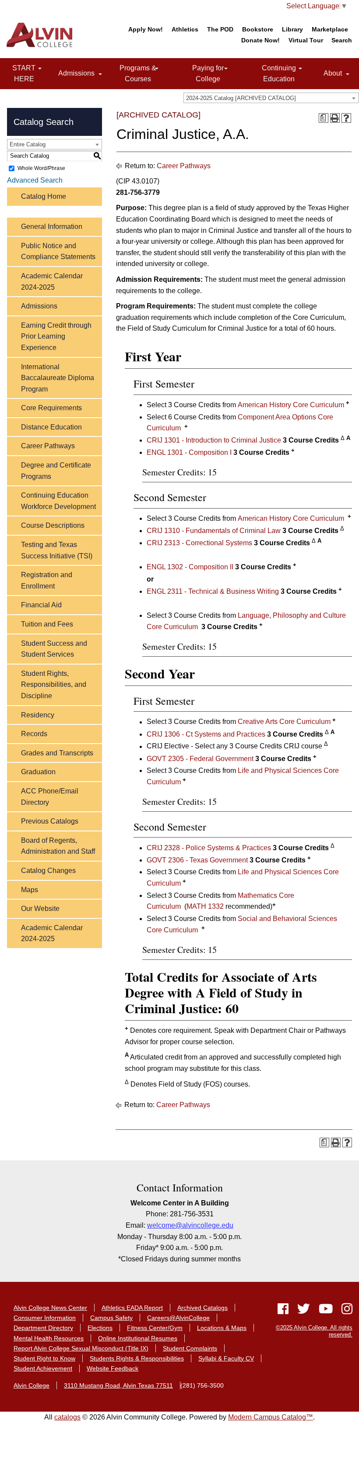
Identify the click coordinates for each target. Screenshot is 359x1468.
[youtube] (325, 1311)
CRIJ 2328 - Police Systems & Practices (209, 848)
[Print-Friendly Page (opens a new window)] (335, 118)
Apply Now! (145, 29)
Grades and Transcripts (57, 753)
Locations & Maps (221, 1327)
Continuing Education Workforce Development (58, 501)
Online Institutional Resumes (137, 1338)
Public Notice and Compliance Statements (58, 251)
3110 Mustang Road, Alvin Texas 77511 (118, 1385)
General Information (51, 226)
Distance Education (51, 427)
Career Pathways (48, 446)
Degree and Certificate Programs (56, 470)
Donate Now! (260, 40)
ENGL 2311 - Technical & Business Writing (213, 591)
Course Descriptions (52, 525)
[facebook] (283, 1311)
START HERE (17, 73)
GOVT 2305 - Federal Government (200, 758)
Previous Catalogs (49, 821)
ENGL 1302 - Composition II (190, 567)
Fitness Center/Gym (155, 1327)
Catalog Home (43, 196)
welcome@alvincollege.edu (190, 1225)
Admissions (75, 73)
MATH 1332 (205, 907)
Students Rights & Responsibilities (137, 1358)
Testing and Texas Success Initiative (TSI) (56, 550)
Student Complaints (190, 1348)
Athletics (185, 29)
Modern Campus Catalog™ (270, 1417)
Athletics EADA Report (132, 1307)
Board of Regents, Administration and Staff (58, 846)
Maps (29, 889)
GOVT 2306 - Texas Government (197, 860)
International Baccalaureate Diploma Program (57, 378)
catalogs (67, 1417)
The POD (220, 29)
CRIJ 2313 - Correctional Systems (199, 543)
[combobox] (271, 98)
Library (292, 29)
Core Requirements (51, 408)
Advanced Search (35, 180)
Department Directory (43, 1327)
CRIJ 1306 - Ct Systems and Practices (206, 734)
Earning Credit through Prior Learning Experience (56, 336)
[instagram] (344, 1311)
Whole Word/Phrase (41, 168)
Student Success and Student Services (54, 649)
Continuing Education (270, 73)
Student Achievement (43, 1368)
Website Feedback (112, 1368)
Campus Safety (111, 1317)
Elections (100, 1327)
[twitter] (303, 1311)
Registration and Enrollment (46, 580)
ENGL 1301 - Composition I (189, 452)
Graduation (38, 772)
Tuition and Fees (47, 624)
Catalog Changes (48, 870)
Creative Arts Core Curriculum (284, 722)
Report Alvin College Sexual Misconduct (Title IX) (81, 1348)
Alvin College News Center (50, 1307)
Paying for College (201, 73)
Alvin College (31, 1385)
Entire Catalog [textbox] (28, 144)
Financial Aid (41, 605)
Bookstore (257, 29)
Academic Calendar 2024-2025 (52, 281)
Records (34, 733)
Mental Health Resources (49, 1338)
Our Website (40, 908)
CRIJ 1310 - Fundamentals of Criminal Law (214, 530)
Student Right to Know (44, 1358)
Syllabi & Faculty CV (226, 1358)
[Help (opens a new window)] (346, 118)
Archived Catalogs (202, 1307)
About (331, 73)
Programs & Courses (130, 73)
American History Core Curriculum (291, 405)
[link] (40, 69)
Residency (37, 715)
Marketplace (330, 29)
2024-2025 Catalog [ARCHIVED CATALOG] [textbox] (241, 98)
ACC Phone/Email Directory (49, 796)
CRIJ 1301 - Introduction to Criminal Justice (214, 440)
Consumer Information (45, 1317)
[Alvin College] (42, 35)
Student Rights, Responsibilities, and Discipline (53, 684)
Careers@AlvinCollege (178, 1317)
